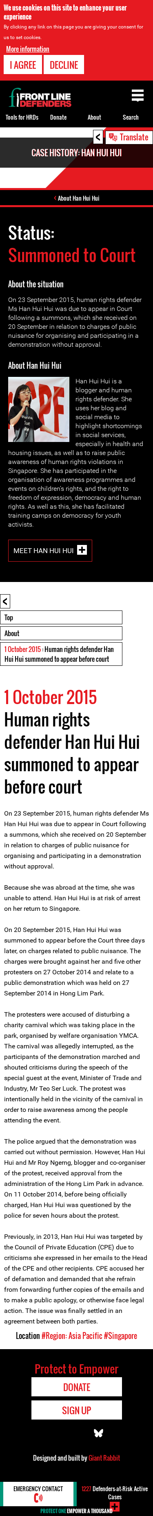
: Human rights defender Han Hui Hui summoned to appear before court (59, 654)
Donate (58, 117)
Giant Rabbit (104, 1458)
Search (131, 117)
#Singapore (120, 1335)
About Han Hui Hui (79, 198)
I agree (23, 64)
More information (27, 49)
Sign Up (76, 1410)
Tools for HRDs (22, 117)
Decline (64, 64)
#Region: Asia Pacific (72, 1335)
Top (8, 617)
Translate (134, 136)
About (11, 633)
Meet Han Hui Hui (43, 550)
